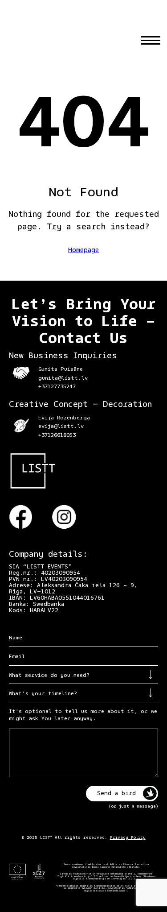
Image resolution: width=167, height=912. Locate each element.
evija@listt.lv (61, 426)
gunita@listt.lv (63, 378)
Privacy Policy (128, 837)
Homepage (83, 250)
